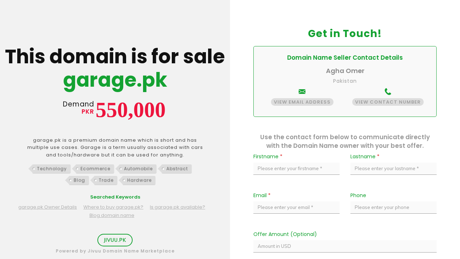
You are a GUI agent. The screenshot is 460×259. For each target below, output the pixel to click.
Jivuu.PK (115, 240)
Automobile (138, 168)
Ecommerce (95, 168)
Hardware (139, 180)
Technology (52, 168)
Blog (79, 180)
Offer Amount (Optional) (285, 234)
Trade (106, 180)
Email (262, 195)
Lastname (365, 156)
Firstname (267, 156)
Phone (358, 195)
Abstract (177, 168)
